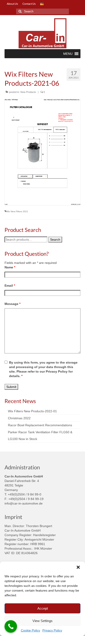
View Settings (42, 621)
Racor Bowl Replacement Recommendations (40, 425)
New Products (28, 92)
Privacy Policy (52, 630)
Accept (42, 608)
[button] (78, 567)
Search (55, 239)
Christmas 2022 (19, 418)
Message (12, 304)
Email (10, 285)
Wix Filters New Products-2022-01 (32, 411)
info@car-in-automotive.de (24, 503)
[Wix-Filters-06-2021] (42, 152)
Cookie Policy (30, 630)
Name (10, 267)
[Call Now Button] (11, 626)
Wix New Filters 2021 (17, 211)
